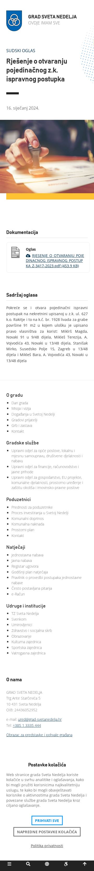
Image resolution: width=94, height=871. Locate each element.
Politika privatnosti (47, 845)
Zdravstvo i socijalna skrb (31, 630)
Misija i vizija (21, 408)
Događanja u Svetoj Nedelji (33, 414)
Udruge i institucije (26, 606)
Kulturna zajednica (26, 641)
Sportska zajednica (26, 647)
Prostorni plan (22, 529)
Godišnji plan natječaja (29, 571)
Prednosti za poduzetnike (32, 507)
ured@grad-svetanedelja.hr (40, 719)
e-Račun (18, 594)
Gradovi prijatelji (24, 419)
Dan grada (19, 402)
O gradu (14, 395)
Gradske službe (22, 443)
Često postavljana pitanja (31, 588)
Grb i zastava (21, 425)
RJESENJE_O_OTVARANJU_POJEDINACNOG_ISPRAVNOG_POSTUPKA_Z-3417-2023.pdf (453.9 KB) (55, 260)
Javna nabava (21, 560)
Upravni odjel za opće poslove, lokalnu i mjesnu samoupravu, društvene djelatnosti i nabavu (47, 455)
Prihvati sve (47, 820)
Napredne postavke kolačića (47, 831)
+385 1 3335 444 (27, 725)
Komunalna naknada (27, 523)
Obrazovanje (21, 636)
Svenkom (18, 619)
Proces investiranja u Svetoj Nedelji (39, 512)
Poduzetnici (18, 499)
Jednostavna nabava (27, 554)
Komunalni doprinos (27, 518)
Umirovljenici (21, 624)
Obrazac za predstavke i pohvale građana (39, 734)
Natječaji (15, 547)
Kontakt (17, 431)
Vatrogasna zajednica (28, 652)
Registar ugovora (24, 566)
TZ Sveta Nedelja (25, 613)
